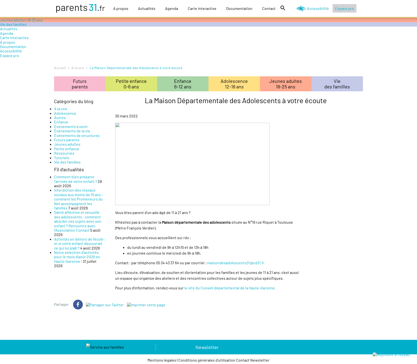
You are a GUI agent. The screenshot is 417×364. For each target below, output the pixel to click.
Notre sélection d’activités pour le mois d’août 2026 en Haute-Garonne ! (77, 257)
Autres (60, 117)
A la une (77, 68)
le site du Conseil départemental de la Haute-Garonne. (230, 287)
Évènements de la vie (72, 130)
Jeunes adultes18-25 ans (285, 83)
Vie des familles (13, 24)
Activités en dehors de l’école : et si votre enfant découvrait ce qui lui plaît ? (79, 243)
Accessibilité (318, 8)
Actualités (146, 8)
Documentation (239, 8)
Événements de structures (77, 135)
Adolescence (65, 113)
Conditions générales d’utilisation (206, 360)
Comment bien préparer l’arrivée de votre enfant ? (75, 178)
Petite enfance (66, 148)
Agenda (171, 8)
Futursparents (80, 83)
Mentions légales (161, 360)
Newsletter (207, 347)
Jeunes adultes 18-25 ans (21, 20)
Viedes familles (337, 83)
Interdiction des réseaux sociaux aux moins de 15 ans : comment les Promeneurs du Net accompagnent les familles (78, 199)
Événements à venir (71, 126)
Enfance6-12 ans (182, 83)
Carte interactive (202, 8)
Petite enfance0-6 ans (131, 83)
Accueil (60, 68)
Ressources (64, 153)
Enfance (61, 122)
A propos (120, 8)
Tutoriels (61, 157)
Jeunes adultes (67, 144)
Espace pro (344, 8)
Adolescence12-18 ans (234, 83)
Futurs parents (66, 139)
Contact (269, 8)
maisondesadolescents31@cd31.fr (235, 262)
